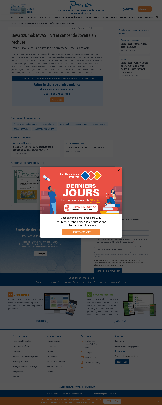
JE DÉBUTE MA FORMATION (81, 232)
